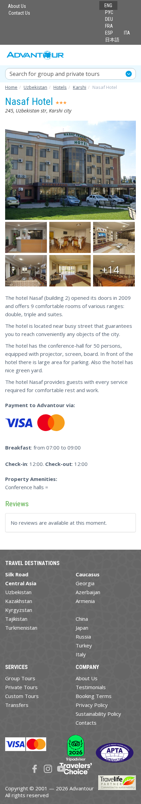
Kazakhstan (18, 601)
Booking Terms (94, 696)
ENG (108, 5)
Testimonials (91, 687)
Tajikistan (16, 618)
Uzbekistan (18, 592)
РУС (109, 12)
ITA (127, 33)
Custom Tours (22, 696)
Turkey (84, 645)
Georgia (85, 583)
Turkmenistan (21, 627)
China (82, 618)
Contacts (86, 722)
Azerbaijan (88, 592)
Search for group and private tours (55, 74)
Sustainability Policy (98, 713)
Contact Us (19, 13)
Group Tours (20, 678)
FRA (109, 26)
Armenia (85, 601)
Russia (83, 636)
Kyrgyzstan (18, 609)
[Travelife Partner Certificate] (117, 781)
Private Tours (21, 687)
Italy (81, 654)
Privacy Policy (92, 704)
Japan (82, 627)
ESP (109, 33)
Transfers (16, 704)
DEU (109, 19)
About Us (17, 6)
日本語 (112, 39)
